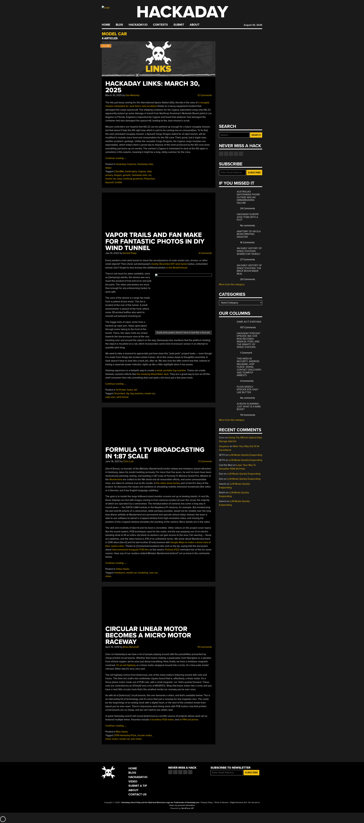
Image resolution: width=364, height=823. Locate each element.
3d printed (119, 393)
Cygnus (142, 171)
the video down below (168, 483)
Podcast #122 (172, 549)
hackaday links (139, 175)
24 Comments (247, 208)
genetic (127, 175)
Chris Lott (128, 461)
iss (149, 175)
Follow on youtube (231, 154)
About (194, 24)
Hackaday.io (138, 24)
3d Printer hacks (124, 389)
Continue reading (116, 158)
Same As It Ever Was (249, 321)
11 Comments (204, 461)
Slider (108, 167)
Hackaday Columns (126, 164)
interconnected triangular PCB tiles (130, 549)
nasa (119, 178)
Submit (178, 24)
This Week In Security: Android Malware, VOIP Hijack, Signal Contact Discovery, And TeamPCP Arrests (249, 367)
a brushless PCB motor (162, 719)
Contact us (241, 154)
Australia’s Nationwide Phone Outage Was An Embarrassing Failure (248, 197)
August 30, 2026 (253, 24)
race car (153, 572)
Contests (160, 24)
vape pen (110, 397)
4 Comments (205, 253)
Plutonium (149, 178)
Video (132, 781)
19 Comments (204, 647)
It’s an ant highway (125, 665)
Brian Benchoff (131, 647)
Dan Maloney (132, 95)
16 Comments (247, 242)
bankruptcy (131, 171)
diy (127, 393)
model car (110, 178)
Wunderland (115, 479)
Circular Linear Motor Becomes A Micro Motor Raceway (148, 635)
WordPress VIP (187, 808)
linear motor (111, 738)
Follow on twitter (226, 154)
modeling (143, 572)
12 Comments (204, 95)
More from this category (231, 284)
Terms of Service (221, 802)
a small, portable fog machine (170, 370)
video (108, 576)
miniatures (119, 572)
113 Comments (247, 414)
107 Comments (248, 327)
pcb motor (136, 738)
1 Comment (246, 352)
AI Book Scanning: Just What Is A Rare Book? (249, 406)
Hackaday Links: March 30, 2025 (152, 87)
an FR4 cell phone (188, 719)
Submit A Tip (137, 786)
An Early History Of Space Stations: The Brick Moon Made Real (249, 269)
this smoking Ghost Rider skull (152, 374)
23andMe (119, 171)
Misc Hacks (122, 731)
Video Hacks (122, 569)
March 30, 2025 (113, 95)
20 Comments (247, 279)
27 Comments (247, 259)
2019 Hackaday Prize (125, 735)
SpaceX (109, 182)
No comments (247, 225)
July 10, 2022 (112, 253)
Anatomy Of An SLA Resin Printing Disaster (249, 234)
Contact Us (137, 794)
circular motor (144, 735)
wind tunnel (122, 397)
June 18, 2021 (112, 461)
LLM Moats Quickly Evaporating (245, 454)
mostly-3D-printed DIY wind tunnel (169, 263)
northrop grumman (133, 178)
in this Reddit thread (176, 267)
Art (135, 389)
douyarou (224, 446)
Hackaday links (145, 164)
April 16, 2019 (112, 647)
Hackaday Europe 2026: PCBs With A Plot (248, 217)
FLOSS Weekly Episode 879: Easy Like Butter (247, 389)
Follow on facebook (221, 154)
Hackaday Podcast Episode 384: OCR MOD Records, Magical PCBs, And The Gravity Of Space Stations (248, 340)
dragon (118, 175)
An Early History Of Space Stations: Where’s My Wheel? (249, 251)
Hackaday (182, 12)
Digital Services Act (238, 802)
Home (106, 24)
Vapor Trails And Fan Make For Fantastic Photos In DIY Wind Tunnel (154, 241)
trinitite (118, 182)
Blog (119, 24)
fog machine (136, 393)
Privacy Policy (207, 802)
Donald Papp (129, 253)
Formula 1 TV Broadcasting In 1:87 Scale (154, 453)
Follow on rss (236, 154)
